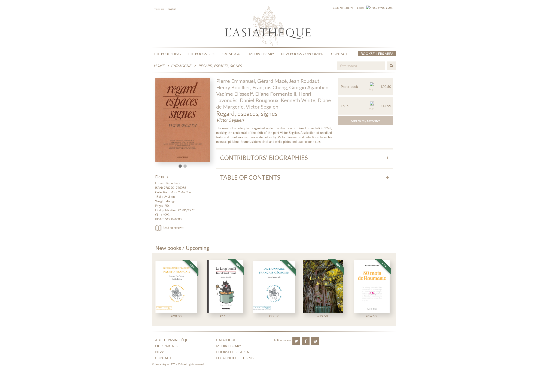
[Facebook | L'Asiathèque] (306, 341)
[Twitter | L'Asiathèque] (296, 341)
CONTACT (339, 54)
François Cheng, (270, 87)
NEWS (160, 352)
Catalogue (181, 66)
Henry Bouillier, (233, 87)
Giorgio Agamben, (309, 87)
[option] (176, 289)
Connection (343, 8)
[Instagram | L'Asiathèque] (315, 341)
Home (159, 66)
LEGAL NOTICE (228, 358)
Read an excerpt (172, 228)
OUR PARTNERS (167, 346)
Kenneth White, (298, 100)
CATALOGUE (232, 54)
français (159, 9)
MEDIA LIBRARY (261, 54)
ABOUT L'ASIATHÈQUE (173, 340)
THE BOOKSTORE (202, 54)
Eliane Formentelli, (276, 94)
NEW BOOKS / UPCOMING (302, 54)
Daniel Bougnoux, (260, 100)
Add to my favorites (365, 121)
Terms (248, 358)
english (172, 9)
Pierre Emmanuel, (236, 81)
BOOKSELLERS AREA (232, 352)
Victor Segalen (262, 106)
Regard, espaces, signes (220, 66)
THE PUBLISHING (167, 54)
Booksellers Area (377, 53)
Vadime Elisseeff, (235, 94)
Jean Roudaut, (304, 81)
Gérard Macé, (272, 81)
